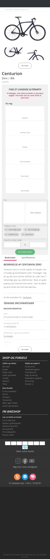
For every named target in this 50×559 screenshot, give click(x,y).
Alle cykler (6, 366)
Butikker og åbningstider (11, 423)
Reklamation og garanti (33, 378)
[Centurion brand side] (36, 513)
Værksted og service (10, 426)
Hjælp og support (32, 363)
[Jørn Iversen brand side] (36, 541)
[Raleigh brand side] (13, 541)
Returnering (29, 381)
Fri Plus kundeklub (9, 391)
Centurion (12, 73)
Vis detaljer (8, 336)
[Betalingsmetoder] (25, 443)
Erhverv (5, 394)
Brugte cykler (7, 372)
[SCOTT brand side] (36, 504)
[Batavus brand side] (13, 495)
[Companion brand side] (13, 523)
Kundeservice (30, 366)
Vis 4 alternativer (25, 252)
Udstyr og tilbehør (9, 375)
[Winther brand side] (13, 504)
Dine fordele (7, 388)
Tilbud (4, 384)
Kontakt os (29, 384)
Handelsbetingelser (32, 369)
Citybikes (5, 82)
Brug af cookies (8, 435)
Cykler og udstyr (9, 363)
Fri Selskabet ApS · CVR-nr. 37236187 (25, 483)
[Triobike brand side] (36, 532)
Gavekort (5, 381)
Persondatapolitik (9, 432)
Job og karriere (7, 429)
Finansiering (6, 400)
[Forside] (16, 4)
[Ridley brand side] (36, 523)
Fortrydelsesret (31, 372)
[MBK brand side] (36, 495)
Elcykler (5, 369)
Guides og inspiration (10, 406)
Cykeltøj (5, 378)
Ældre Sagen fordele (10, 403)
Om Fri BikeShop (8, 420)
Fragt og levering (31, 375)
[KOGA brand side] (13, 513)
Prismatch (6, 397)
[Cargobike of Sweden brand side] (13, 532)
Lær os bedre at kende (11, 417)
